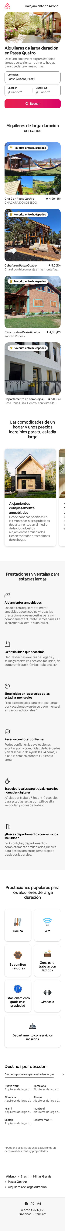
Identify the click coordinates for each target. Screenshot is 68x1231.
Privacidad (25, 1214)
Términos (40, 1214)
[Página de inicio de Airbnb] (7, 6)
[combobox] (33, 79)
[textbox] (18, 92)
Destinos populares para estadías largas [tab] (29, 1074)
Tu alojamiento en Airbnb (40, 6)
